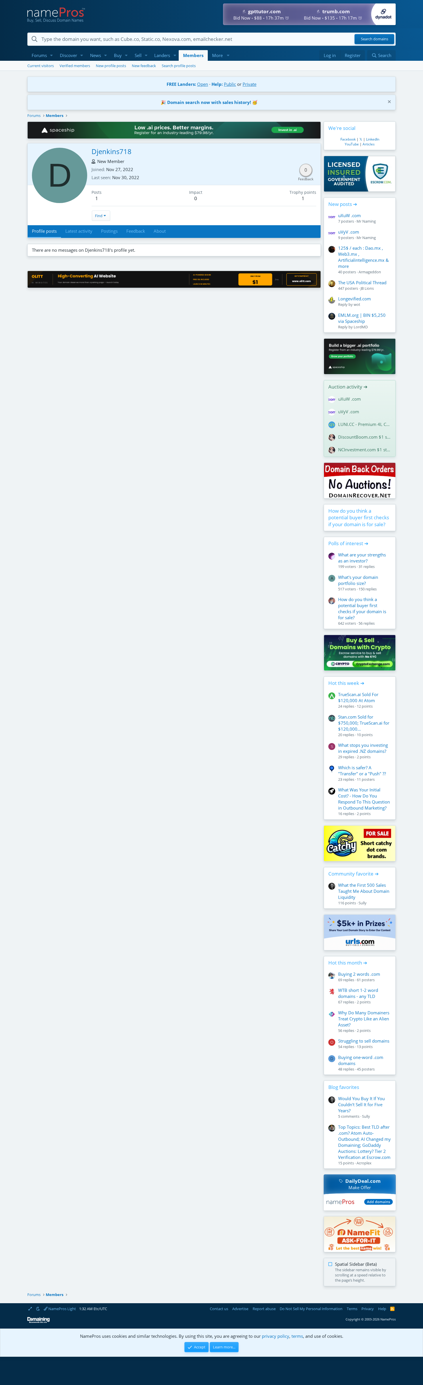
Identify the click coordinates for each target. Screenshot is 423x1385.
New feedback (144, 65)
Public (230, 84)
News (95, 55)
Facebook (348, 139)
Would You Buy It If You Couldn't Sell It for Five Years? (361, 1104)
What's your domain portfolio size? (358, 580)
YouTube (352, 144)
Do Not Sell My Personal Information (311, 1308)
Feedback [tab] (135, 231)
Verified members (75, 65)
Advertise (240, 1308)
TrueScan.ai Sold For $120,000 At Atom (358, 697)
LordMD (361, 326)
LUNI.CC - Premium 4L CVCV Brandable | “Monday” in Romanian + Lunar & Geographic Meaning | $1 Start (364, 424)
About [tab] (160, 231)
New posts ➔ (342, 204)
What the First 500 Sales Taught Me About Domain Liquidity (363, 891)
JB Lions (367, 288)
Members (193, 55)
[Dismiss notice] (388, 102)
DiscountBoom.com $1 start (364, 437)
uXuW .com (349, 215)
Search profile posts (179, 65)
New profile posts (111, 65)
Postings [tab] (109, 231)
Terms (352, 1308)
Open (202, 84)
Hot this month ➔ (347, 962)
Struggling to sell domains (363, 1041)
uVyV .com (348, 232)
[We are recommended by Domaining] (38, 1322)
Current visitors (40, 65)
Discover (68, 55)
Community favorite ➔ (353, 873)
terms (297, 1336)
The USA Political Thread (362, 282)
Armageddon (370, 271)
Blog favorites (343, 1087)
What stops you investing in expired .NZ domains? (363, 748)
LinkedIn (372, 139)
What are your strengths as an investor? (362, 558)
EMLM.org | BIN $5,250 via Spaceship (362, 318)
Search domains (374, 39)
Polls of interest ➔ (348, 543)
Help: (217, 84)
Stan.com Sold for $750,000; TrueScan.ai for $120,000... (363, 723)
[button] (51, 55)
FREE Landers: (181, 84)
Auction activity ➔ (347, 386)
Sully (363, 902)
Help (382, 1308)
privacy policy (275, 1336)
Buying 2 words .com (359, 974)
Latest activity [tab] (78, 231)
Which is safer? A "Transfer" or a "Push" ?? (362, 770)
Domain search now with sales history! (209, 102)
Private (249, 84)
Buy (118, 55)
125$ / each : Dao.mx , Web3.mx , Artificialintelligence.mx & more (363, 257)
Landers (162, 55)
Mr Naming (366, 221)
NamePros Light (61, 1308)
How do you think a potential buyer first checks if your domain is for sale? (358, 517)
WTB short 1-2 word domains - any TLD (358, 993)
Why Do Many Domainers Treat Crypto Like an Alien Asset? (363, 1019)
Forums (39, 55)
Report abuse (264, 1308)
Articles (369, 144)
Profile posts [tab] (44, 231)
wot (357, 304)
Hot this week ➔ (346, 683)
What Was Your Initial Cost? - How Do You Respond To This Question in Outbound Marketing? (364, 799)
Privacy (367, 1308)
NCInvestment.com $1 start (364, 449)
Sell (138, 55)
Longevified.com (354, 299)
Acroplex (364, 1163)
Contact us (219, 1308)
